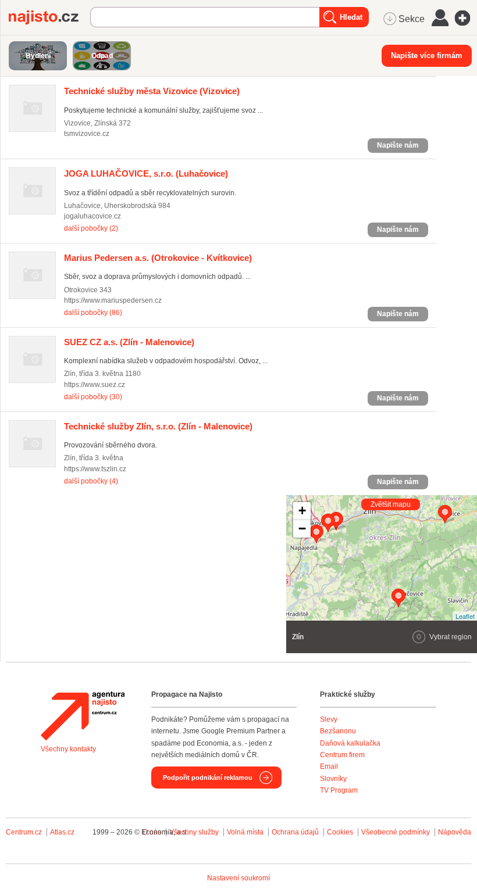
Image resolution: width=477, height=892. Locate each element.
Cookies (340, 832)
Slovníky (333, 779)
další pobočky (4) (91, 481)
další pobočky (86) (93, 313)
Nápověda (454, 832)
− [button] (302, 528)
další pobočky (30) (93, 397)
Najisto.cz (49, 17)
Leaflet (465, 616)
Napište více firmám (426, 55)
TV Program (339, 790)
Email (329, 766)
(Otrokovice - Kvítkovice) (158, 258)
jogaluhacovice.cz (92, 216)
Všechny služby (194, 832)
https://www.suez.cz (94, 385)
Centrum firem (342, 755)
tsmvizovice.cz (86, 134)
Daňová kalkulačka (350, 743)
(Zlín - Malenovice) (129, 342)
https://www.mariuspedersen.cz (113, 300)
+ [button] (302, 510)
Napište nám (398, 145)
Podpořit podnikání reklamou (207, 777)
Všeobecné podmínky (395, 832)
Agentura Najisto (82, 716)
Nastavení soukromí (238, 878)
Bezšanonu (338, 731)
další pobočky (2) (91, 228)
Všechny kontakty (68, 749)
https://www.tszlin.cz (95, 469)
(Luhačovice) (146, 173)
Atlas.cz (62, 832)
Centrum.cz (24, 832)
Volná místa (245, 832)
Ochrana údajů (295, 832)
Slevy (328, 719)
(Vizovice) (152, 91)
